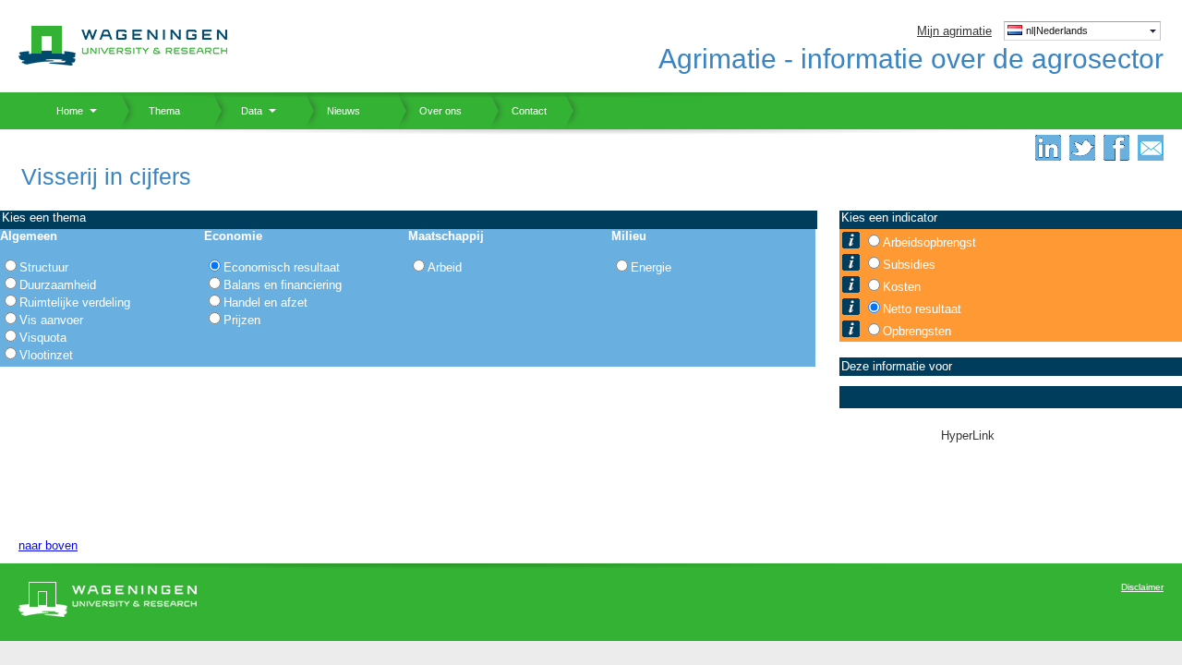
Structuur (43, 267)
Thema (157, 110)
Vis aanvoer (51, 320)
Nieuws (332, 110)
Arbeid (445, 267)
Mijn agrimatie (954, 31)
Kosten (902, 287)
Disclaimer (1142, 587)
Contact (518, 110)
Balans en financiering (282, 285)
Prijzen (241, 320)
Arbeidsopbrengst (929, 242)
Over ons (429, 110)
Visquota (42, 338)
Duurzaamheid (57, 285)
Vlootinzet (46, 355)
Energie (651, 267)
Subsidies (909, 265)
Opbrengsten (917, 331)
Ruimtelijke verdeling (74, 302)
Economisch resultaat (281, 267)
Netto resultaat (922, 309)
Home (62, 110)
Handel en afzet (265, 302)
